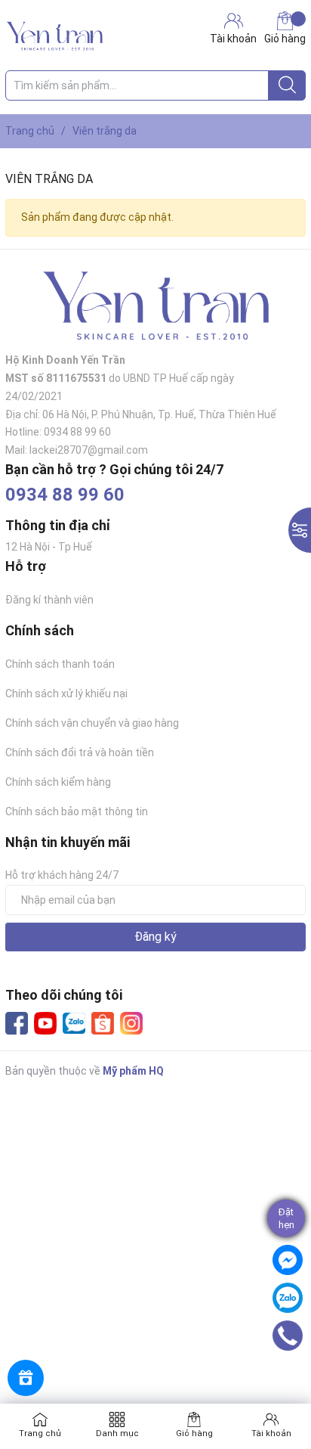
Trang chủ (40, 1433)
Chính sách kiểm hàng (58, 782)
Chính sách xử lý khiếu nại (66, 693)
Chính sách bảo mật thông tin (76, 811)
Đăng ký (155, 936)
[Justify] (287, 85)
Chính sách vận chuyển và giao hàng (92, 723)
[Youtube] (45, 1023)
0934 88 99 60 (65, 494)
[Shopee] (102, 1023)
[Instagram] (131, 1023)
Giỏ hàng (285, 39)
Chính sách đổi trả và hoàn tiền (79, 752)
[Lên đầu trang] (292, 1377)
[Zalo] (74, 1024)
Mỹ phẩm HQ (133, 1071)
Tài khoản (271, 1433)
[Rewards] (26, 1378)
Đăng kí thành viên (49, 600)
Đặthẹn (286, 1218)
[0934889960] (288, 1335)
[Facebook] (16, 1023)
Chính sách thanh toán (60, 664)
